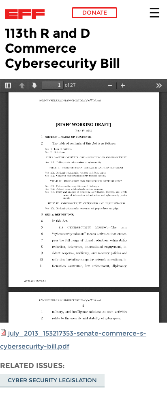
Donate (94, 12)
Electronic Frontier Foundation (27, 14)
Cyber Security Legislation (52, 380)
